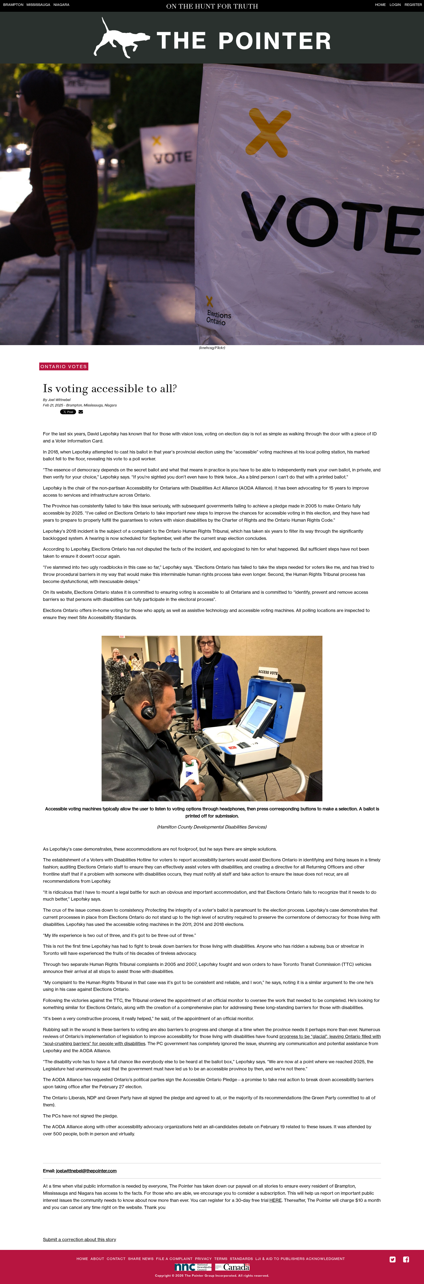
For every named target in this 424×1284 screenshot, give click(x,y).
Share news (141, 1259)
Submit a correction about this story (79, 1239)
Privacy (203, 1259)
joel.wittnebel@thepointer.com (86, 1170)
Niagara (61, 4)
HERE (275, 1200)
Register (413, 4)
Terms (220, 1259)
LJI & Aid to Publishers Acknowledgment (300, 1259)
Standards (241, 1259)
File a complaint (174, 1259)
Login (395, 4)
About (97, 1259)
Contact (116, 1259)
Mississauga (38, 4)
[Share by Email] (81, 411)
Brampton (13, 4)
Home (380, 4)
